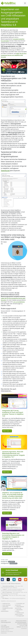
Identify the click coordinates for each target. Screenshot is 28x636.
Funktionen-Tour (6, 603)
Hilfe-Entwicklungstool (5, 626)
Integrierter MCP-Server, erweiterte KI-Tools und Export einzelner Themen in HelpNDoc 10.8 (13, 413)
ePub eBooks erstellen (19, 610)
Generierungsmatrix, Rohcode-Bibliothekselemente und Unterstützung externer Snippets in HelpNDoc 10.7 (13, 454)
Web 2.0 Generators (7, 592)
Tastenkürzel (5, 171)
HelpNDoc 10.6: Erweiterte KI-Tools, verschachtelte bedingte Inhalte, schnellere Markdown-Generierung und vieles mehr (12, 495)
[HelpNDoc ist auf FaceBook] (2, 579)
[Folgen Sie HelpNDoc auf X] (8, 579)
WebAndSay (5, 595)
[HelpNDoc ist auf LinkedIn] (14, 579)
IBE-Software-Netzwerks (15, 583)
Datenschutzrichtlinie (21, 620)
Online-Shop (5, 606)
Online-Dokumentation (4, 610)
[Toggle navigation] (25, 3)
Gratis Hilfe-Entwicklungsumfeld (6, 621)
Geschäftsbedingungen (20, 622)
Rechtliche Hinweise (22, 624)
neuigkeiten (11, 561)
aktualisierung (13, 563)
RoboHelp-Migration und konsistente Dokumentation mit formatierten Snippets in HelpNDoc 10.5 (13, 536)
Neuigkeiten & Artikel (7, 608)
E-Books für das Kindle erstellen (19, 613)
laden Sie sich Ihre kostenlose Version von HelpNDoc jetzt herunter (13, 55)
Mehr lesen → (7, 431)
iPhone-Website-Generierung (19, 607)
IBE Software (5, 598)
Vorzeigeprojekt (20, 615)
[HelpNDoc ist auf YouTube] (19, 579)
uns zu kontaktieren (19, 302)
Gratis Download (6, 605)
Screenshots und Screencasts (19, 604)
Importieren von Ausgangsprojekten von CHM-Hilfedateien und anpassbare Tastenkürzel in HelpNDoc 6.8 (13, 17)
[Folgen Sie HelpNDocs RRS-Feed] (25, 579)
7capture (4, 589)
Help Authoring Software (8, 586)
